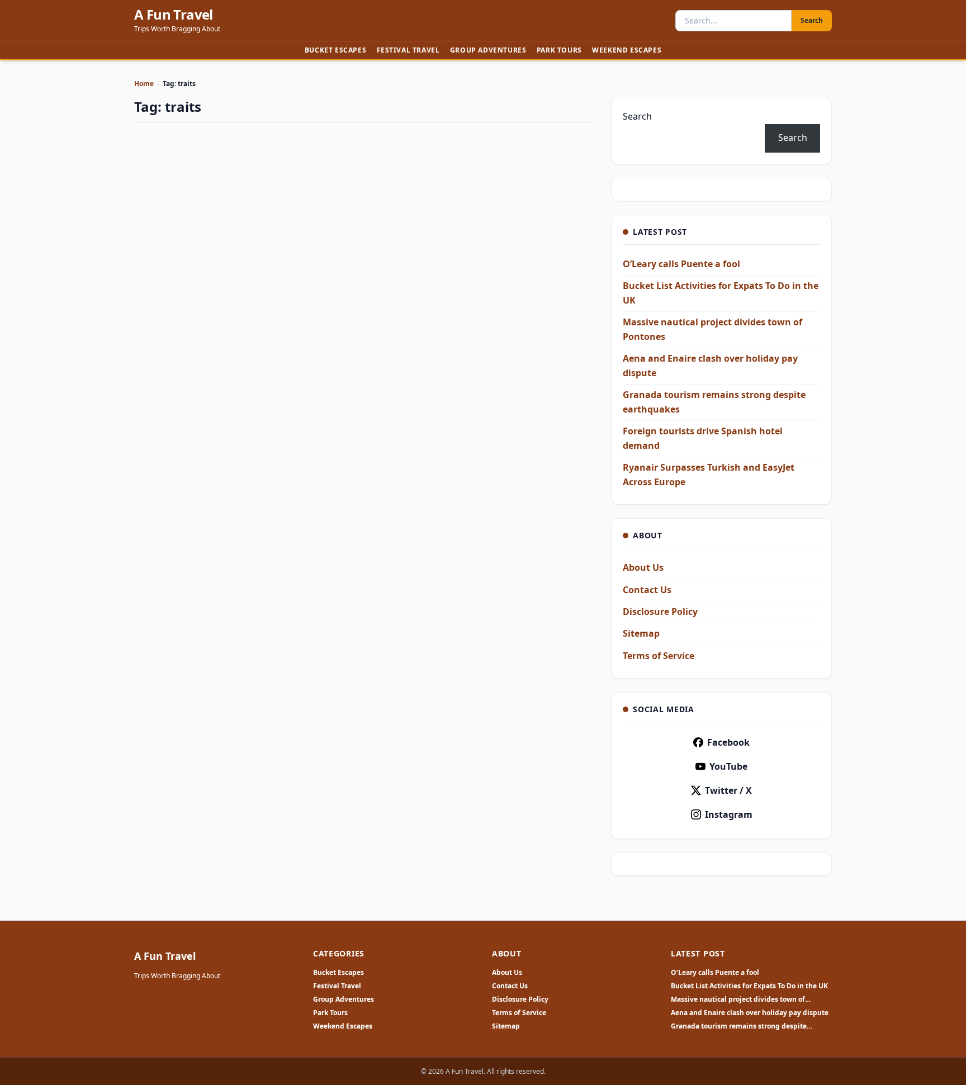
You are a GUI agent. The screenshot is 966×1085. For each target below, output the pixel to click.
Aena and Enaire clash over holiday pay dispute (749, 1012)
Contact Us (647, 590)
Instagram (728, 814)
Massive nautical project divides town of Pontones (738, 999)
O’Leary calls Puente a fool (681, 264)
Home (144, 83)
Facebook (728, 742)
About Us (643, 567)
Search (812, 20)
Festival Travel (408, 50)
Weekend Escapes (626, 50)
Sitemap (641, 633)
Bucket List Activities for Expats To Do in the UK (749, 986)
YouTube (728, 766)
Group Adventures (488, 50)
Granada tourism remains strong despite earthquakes (739, 1026)
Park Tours (559, 50)
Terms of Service (658, 656)
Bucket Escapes (335, 50)
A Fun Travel (173, 14)
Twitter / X (728, 790)
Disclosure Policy (660, 611)
